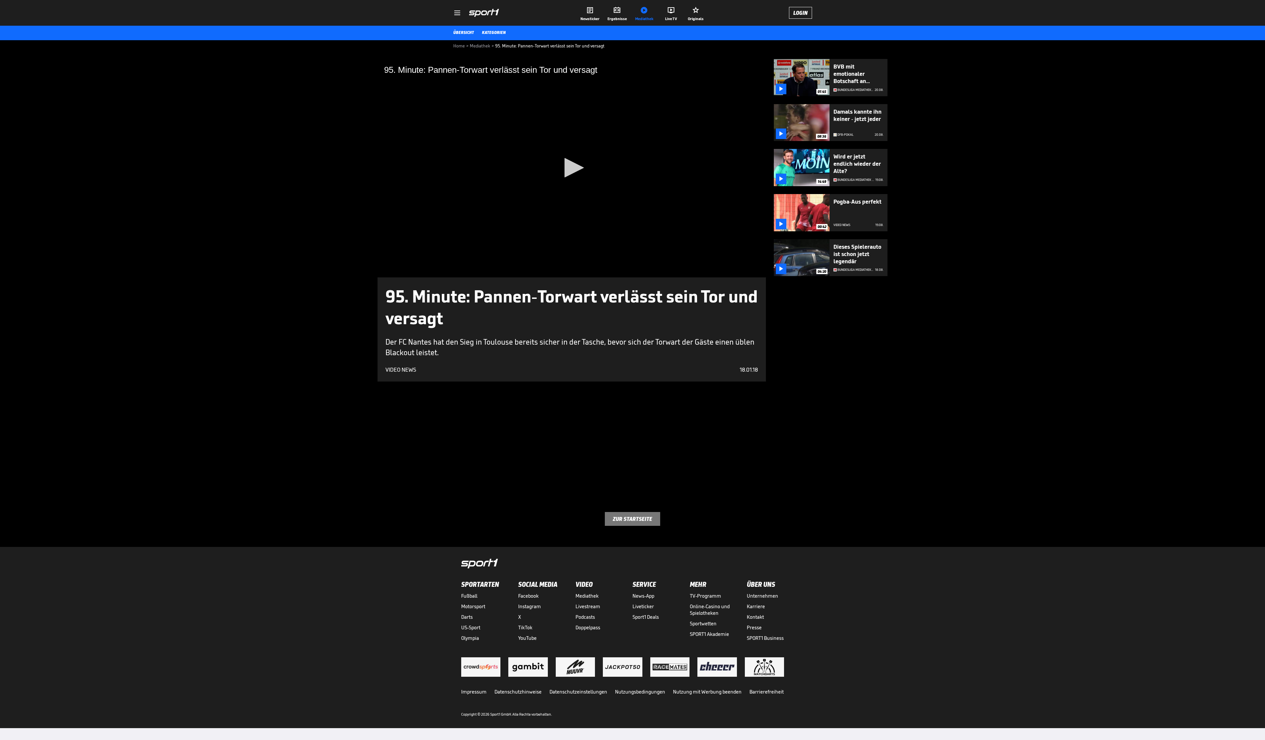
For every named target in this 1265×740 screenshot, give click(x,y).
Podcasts (585, 617)
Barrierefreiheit (766, 692)
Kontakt (755, 617)
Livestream (588, 606)
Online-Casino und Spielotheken (710, 609)
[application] (572, 168)
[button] (571, 167)
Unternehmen (762, 596)
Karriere (756, 606)
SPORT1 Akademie (709, 634)
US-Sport (470, 627)
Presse (754, 627)
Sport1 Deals (645, 617)
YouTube (527, 638)
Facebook (528, 596)
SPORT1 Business (765, 638)
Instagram (529, 606)
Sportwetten (703, 623)
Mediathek (587, 596)
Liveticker (643, 606)
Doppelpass (588, 627)
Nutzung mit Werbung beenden (707, 692)
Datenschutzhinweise (518, 692)
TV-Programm (705, 596)
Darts (467, 617)
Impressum (474, 692)
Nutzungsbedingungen (640, 692)
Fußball (469, 596)
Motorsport (473, 606)
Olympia (470, 638)
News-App (643, 596)
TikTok (525, 627)
